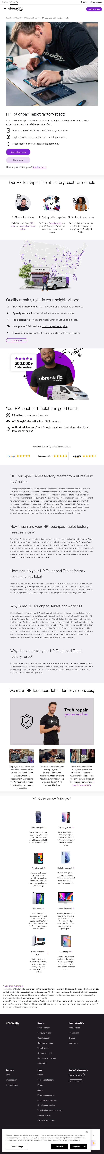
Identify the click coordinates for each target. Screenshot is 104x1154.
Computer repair (65, 908)
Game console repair (37, 953)
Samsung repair (65, 827)
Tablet (8, 18)
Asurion (5, 2)
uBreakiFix (14, 2)
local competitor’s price (54, 326)
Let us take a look (67, 319)
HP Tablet (17, 18)
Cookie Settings (17, 1147)
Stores (85, 2)
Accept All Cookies (78, 1147)
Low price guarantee (14, 985)
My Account (97, 2)
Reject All (59, 1147)
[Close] (87, 1132)
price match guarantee (53, 137)
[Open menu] (5, 9)
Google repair (38, 868)
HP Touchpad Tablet (31, 18)
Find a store (16, 340)
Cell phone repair (65, 868)
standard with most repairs (65, 333)
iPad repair (37, 908)
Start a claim (39, 167)
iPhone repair (38, 827)
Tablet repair (65, 951)
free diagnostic (55, 223)
